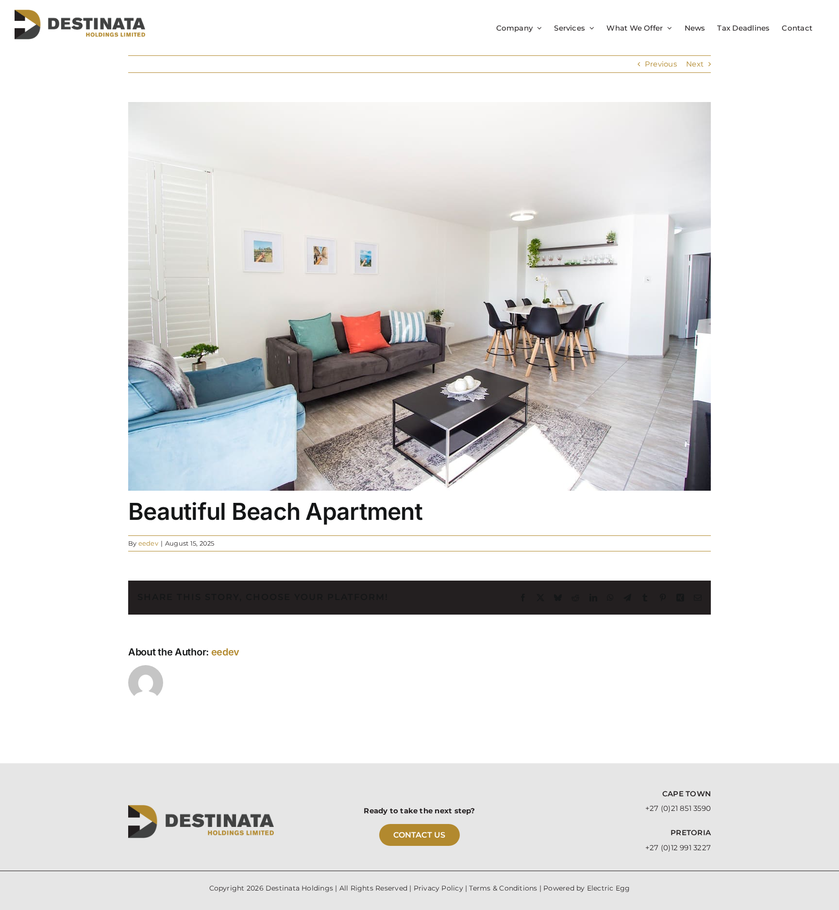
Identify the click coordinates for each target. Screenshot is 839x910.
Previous (661, 64)
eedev (148, 543)
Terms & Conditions (503, 888)
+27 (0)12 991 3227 (678, 847)
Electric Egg (608, 888)
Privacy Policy (438, 888)
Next (695, 64)
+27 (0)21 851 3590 (678, 808)
